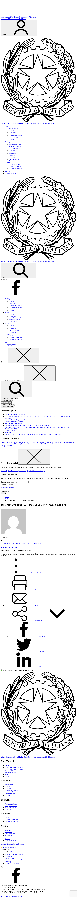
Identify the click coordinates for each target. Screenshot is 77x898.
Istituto (60, 442)
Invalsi (13, 444)
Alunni (21, 442)
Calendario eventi (14, 159)
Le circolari (12, 157)
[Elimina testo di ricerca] (40, 373)
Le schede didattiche (15, 166)
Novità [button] (7, 152)
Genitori (3, 444)
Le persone (12, 132)
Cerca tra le (7, 400)
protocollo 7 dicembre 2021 (9, 547)
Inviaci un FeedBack (8, 847)
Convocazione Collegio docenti (15, 420)
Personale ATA (28, 442)
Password (4, 484)
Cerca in (8, 406)
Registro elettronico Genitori (14, 422)
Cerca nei (7, 402)
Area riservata (69, 444)
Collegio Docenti (6, 446)
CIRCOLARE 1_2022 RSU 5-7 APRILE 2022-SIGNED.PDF (21, 544)
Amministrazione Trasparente (14, 854)
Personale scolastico (15, 145)
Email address (5, 482)
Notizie (8, 444)
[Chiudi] (23, 355)
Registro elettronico (58, 444)
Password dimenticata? (8, 488)
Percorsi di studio (14, 148)
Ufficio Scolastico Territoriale (14, 769)
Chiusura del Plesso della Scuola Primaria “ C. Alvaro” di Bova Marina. (27, 425)
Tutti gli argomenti (10, 173)
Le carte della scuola (15, 136)
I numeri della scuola (15, 134)
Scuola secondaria (38, 444)
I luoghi (11, 130)
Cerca (3, 380)
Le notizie (12, 155)
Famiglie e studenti (15, 146)
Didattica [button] (8, 163)
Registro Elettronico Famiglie (36, 471)
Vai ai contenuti (6, 17)
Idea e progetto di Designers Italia (11, 896)
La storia (11, 139)
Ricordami (6, 491)
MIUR (7, 765)
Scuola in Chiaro (10, 771)
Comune (7, 776)
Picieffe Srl (12, 851)
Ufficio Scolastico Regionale (14, 767)
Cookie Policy (9, 858)
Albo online (12, 161)
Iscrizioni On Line (10, 773)
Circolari (15, 442)
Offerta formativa (14, 164)
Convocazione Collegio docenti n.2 (16, 414)
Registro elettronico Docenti (14, 423)
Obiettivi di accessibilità (12, 863)
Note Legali (8, 862)
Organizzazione (14, 137)
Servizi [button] (7, 141)
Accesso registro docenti (18, 471)
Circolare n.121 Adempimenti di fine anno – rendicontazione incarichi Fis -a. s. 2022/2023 (33, 434)
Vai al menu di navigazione (19, 17)
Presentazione (13, 128)
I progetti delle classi (15, 168)
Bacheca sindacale (6, 442)
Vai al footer (32, 17)
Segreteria (66, 442)
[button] (38, 621)
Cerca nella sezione (10, 398)
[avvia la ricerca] (16, 389)
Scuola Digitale (6, 471)
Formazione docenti (44, 442)
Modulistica (48, 444)
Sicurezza (72, 442)
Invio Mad (8, 432)
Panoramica (12, 143)
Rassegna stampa (26, 444)
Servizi (35, 442)
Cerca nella (8, 404)
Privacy (7, 171)
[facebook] (16, 295)
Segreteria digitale (10, 431)
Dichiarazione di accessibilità (14, 860)
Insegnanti (54, 442)
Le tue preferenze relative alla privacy (13, 844)
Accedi (4, 493)
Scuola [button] (7, 127)
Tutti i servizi (13, 150)
